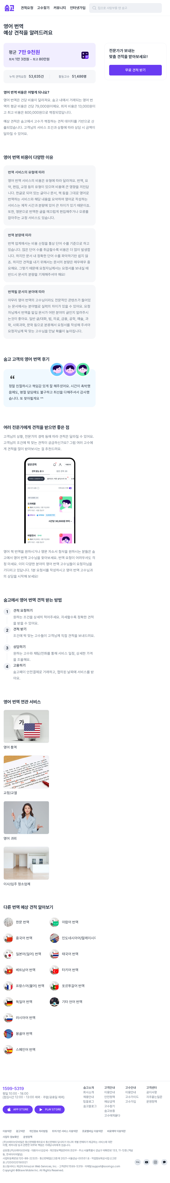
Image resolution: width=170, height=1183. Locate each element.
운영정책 (27, 1137)
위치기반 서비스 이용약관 (65, 1131)
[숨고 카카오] (164, 1162)
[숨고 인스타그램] (155, 1162)
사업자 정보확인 (11, 1137)
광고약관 (20, 1131)
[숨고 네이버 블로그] (138, 1162)
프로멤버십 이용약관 (92, 1131)
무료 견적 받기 (135, 70)
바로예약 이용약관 (116, 1131)
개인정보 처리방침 (38, 1131)
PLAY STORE (53, 1109)
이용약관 (7, 1131)
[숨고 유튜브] (146, 1162)
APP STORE (20, 1109)
